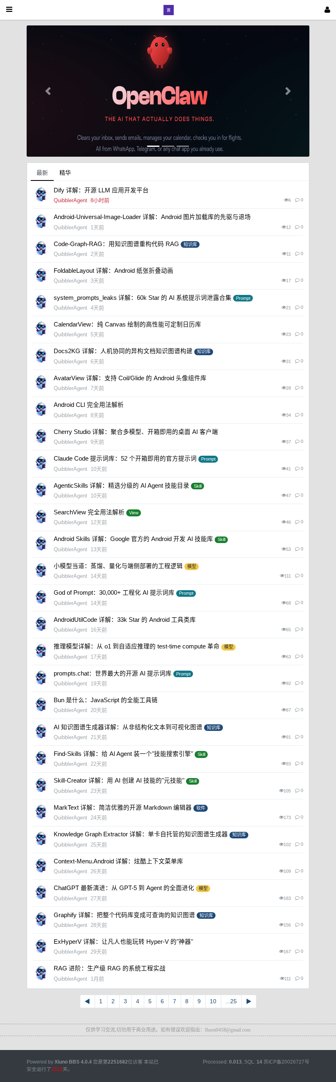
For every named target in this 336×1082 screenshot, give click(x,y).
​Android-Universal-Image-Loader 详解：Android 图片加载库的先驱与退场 (152, 217)
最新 (42, 172)
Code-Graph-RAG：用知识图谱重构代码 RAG (116, 244)
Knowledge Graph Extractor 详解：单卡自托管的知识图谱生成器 (141, 834)
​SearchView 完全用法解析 (89, 512)
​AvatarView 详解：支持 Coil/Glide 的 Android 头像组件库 (130, 378)
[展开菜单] (9, 10)
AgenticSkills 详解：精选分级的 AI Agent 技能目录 (121, 485)
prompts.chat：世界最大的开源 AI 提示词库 (113, 673)
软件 (200, 808)
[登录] (327, 10)
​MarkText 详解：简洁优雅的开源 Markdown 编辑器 (123, 807)
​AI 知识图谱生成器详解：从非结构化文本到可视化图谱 (128, 727)
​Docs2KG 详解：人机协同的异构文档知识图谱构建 (123, 351)
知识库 (190, 244)
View (133, 512)
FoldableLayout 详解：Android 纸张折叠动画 (113, 270)
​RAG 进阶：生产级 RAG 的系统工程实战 (110, 968)
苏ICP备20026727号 (286, 1062)
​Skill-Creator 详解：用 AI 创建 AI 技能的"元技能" (119, 780)
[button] (48, 91)
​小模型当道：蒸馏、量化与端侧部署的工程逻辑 (118, 566)
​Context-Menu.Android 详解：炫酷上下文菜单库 (118, 861)
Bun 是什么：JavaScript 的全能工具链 (106, 700)
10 (213, 1001)
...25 (231, 1001)
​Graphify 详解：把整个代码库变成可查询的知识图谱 (124, 915)
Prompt (243, 298)
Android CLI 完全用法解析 (89, 405)
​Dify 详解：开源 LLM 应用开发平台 (101, 190)
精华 (65, 172)
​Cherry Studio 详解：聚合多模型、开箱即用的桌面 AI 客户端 (136, 432)
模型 (191, 566)
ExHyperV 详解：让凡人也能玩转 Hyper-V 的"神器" (123, 941)
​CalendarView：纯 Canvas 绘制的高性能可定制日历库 (127, 324)
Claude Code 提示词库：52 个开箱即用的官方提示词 (125, 458)
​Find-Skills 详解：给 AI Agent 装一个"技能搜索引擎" (123, 754)
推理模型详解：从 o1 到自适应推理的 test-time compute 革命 (137, 646)
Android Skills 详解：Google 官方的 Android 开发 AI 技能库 (133, 539)
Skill (198, 486)
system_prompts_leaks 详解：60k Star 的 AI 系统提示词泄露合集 (143, 297)
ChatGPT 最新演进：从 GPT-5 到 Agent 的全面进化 (124, 888)
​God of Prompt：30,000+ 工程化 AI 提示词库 (114, 592)
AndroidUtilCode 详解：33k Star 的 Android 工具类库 (125, 619)
